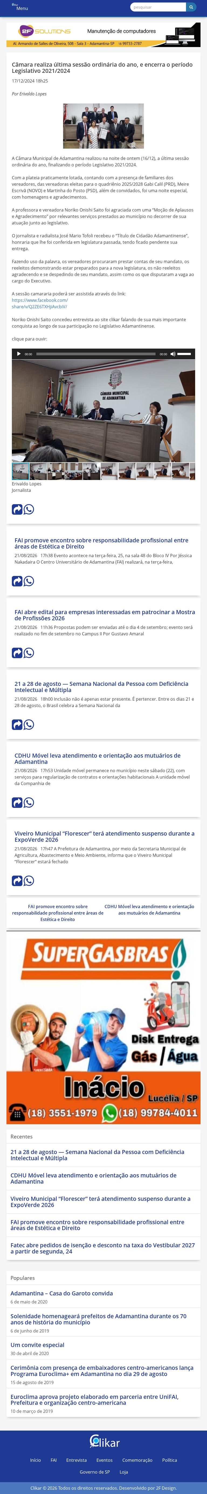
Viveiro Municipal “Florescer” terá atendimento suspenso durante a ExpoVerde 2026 (105, 836)
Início (35, 1460)
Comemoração (137, 1460)
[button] (190, 364)
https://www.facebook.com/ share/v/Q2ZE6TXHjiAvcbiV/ (40, 303)
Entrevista (76, 1460)
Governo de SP (95, 1472)
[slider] (184, 353)
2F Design (166, 1488)
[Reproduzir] (19, 354)
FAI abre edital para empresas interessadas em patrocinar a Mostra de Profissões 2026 (105, 615)
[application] (103, 354)
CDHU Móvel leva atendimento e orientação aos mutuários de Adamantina (98, 758)
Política (169, 1460)
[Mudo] (173, 354)
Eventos (104, 1460)
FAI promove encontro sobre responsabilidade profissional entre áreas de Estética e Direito (101, 543)
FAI (54, 1460)
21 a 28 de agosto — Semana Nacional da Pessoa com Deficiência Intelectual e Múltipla (101, 687)
